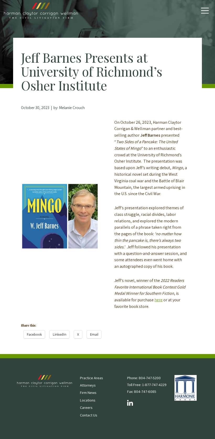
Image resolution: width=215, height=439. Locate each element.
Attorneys (87, 385)
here (158, 300)
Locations (87, 400)
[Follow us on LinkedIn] (130, 403)
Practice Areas (91, 377)
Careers (86, 407)
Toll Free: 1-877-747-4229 (146, 384)
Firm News (88, 392)
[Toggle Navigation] (205, 11)
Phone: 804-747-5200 (144, 377)
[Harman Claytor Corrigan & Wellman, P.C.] (41, 10)
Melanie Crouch (72, 107)
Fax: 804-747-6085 (141, 391)
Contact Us (88, 415)
